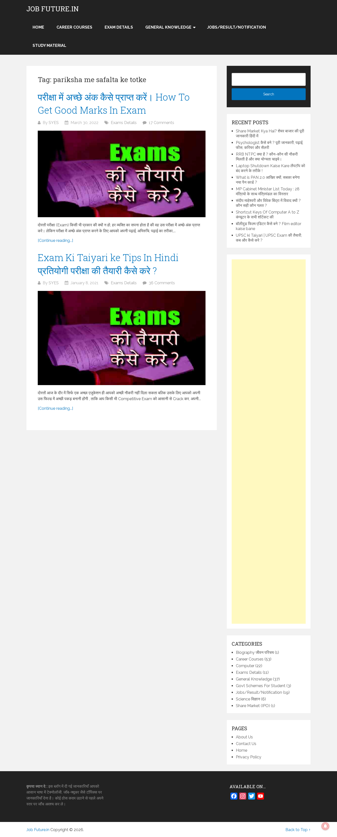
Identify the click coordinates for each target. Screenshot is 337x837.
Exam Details (119, 27)
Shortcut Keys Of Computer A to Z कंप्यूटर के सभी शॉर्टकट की (267, 214)
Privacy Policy (248, 757)
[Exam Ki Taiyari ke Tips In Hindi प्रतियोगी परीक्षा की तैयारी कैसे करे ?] (122, 338)
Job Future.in (52, 8)
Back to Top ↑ (298, 829)
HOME (38, 27)
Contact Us (246, 743)
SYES (54, 122)
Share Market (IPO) (253, 705)
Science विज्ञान (248, 699)
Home (241, 750)
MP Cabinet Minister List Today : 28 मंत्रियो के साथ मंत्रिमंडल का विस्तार (268, 191)
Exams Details (124, 122)
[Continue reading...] (55, 240)
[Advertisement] (269, 441)
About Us (244, 737)
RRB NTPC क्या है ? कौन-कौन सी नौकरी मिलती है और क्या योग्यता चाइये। (267, 156)
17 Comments (161, 122)
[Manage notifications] (325, 826)
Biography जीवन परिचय (255, 652)
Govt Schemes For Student (260, 685)
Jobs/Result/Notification (236, 27)
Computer (245, 665)
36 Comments (162, 283)
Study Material (49, 45)
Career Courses (74, 27)
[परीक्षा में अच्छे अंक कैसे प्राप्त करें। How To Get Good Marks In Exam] (122, 174)
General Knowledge (168, 27)
